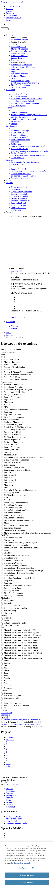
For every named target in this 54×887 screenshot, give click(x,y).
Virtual (6, 708)
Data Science (9, 575)
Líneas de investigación (20, 139)
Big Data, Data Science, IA (15, 437)
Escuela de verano (18, 58)
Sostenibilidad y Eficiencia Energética (19, 568)
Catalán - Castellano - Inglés (15, 623)
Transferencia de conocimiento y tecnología (28, 146)
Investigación (11, 126)
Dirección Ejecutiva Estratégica (16, 510)
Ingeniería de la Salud (12, 415)
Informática (15, 69)
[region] (27, 864)
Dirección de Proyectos (20, 81)
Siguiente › (10, 764)
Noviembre (8, 686)
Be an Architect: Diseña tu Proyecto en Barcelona (20, 724)
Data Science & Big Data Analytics (25, 83)
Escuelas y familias (13, 18)
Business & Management (14, 467)
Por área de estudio (18, 62)
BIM (6, 498)
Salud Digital (9, 405)
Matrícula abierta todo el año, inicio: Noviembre (23, 653)
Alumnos (9, 9)
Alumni (9, 11)
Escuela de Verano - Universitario (17, 375)
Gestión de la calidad (19, 196)
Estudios (9, 35)
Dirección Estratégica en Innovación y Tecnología (24, 570)
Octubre (7, 683)
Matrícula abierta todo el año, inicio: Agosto (21, 633)
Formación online (18, 53)
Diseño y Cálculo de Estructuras (17, 460)
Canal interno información (16, 823)
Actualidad (10, 322)
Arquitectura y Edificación (21, 65)
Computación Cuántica (13, 563)
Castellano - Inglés (11, 625)
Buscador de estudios (19, 40)
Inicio (8, 333)
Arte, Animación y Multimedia (23, 67)
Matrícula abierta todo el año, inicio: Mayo (21, 650)
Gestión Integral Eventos (21, 173)
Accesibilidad (11, 821)
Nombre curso (6, 712)
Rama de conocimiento (10, 419)
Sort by (4, 710)
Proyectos (15, 142)
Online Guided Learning (13, 377)
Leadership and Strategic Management (19, 520)
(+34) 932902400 (11, 784)
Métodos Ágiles (10, 455)
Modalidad (5, 598)
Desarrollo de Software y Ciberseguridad (20, 490)
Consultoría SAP (10, 558)
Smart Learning (10, 610)
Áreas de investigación (20, 137)
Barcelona (8, 693)
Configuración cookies (27, 868)
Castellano (8, 618)
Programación (9, 580)
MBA (13, 78)
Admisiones (10, 90)
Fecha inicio (6, 715)
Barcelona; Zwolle (11, 698)
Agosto (7, 678)
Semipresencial (10, 600)
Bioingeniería (9, 465)
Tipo (3, 354)
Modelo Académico (19, 198)
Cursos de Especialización (14, 367)
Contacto (9, 212)
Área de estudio (7, 382)
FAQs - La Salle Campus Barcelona (25, 103)
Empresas (10, 13)
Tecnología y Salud (18, 87)
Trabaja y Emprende (19, 112)
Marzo (6, 665)
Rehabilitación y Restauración (16, 545)
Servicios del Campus (19, 117)
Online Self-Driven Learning (15, 380)
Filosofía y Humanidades (21, 85)
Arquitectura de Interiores (14, 518)
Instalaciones (16, 121)
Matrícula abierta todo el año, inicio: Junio (20, 645)
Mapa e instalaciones (14, 819)
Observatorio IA (17, 158)
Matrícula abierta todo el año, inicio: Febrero (21, 638)
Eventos (14, 124)
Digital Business (10, 445)
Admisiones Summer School (22, 101)
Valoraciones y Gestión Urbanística (18, 585)
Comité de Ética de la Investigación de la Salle (29, 151)
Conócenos (15, 189)
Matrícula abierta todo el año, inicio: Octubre (21, 655)
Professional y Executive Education (25, 162)
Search (8, 24)
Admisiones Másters (19, 96)
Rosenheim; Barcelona (13, 703)
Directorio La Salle (18, 205)
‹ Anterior (10, 739)
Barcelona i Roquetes (12, 695)
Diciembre (8, 688)
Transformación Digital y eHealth (17, 470)
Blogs (8, 180)
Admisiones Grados (19, 94)
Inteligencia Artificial (19, 74)
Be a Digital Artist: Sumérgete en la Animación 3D (21, 720)
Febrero (7, 663)
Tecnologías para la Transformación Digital (21, 548)
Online (6, 700)
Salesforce (8, 553)
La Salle (9, 183)
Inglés (6, 620)
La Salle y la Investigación (21, 130)
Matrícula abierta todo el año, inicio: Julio (20, 643)
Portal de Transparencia (20, 201)
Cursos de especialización (21, 51)
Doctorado (15, 60)
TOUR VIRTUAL (18, 317)
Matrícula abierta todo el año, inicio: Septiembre (23, 658)
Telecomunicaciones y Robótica (16, 555)
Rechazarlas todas (27, 875)
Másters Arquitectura (12, 440)
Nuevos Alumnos (13, 6)
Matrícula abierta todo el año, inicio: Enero (21, 640)
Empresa (9, 160)
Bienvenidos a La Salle (20, 187)
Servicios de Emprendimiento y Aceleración (28, 171)
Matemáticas (9, 402)
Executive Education (19, 56)
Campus (9, 108)
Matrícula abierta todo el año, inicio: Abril (20, 630)
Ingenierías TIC (17, 71)
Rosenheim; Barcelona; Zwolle (16, 705)
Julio (6, 675)
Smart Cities (9, 540)
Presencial (8, 603)
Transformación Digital (13, 515)
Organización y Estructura (21, 192)
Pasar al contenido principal (12, 2)
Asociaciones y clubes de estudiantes (25, 119)
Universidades (11, 15)
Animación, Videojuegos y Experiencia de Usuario (24, 457)
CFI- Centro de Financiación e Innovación (28, 155)
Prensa (8, 20)
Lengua (4, 615)
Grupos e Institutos (18, 135)
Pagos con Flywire (18, 105)
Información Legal (18, 203)
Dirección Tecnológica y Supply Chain (19, 578)
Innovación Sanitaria (12, 397)
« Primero (10, 737)
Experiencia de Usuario (13, 560)
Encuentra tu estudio (19, 37)
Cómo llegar (16, 210)
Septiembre (8, 680)
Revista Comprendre (19, 153)
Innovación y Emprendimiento (16, 503)
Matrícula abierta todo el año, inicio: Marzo (21, 648)
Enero (6, 660)
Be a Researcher (17, 133)
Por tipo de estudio (18, 42)
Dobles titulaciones (18, 46)
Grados (14, 44)
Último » (9, 767)
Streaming (8, 613)
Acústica (7, 452)
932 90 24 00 (16, 271)
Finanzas (7, 472)
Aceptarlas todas (27, 882)
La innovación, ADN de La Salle (24, 176)
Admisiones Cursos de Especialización (26, 99)
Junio (6, 673)
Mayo (6, 670)
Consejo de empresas (19, 178)
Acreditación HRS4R (19, 149)
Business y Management (20, 76)
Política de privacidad (22, 863)
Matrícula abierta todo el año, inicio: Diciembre (22, 635)
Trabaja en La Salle (18, 208)
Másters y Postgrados (19, 49)
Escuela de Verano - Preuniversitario (18, 372)
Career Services (17, 164)
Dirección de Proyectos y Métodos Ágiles (20, 543)
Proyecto (7, 550)
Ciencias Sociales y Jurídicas (15, 565)
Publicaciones (16, 144)
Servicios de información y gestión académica (29, 115)
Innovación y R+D (18, 169)
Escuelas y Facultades (19, 194)
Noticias (14, 326)
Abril (6, 668)
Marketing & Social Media (14, 530)
